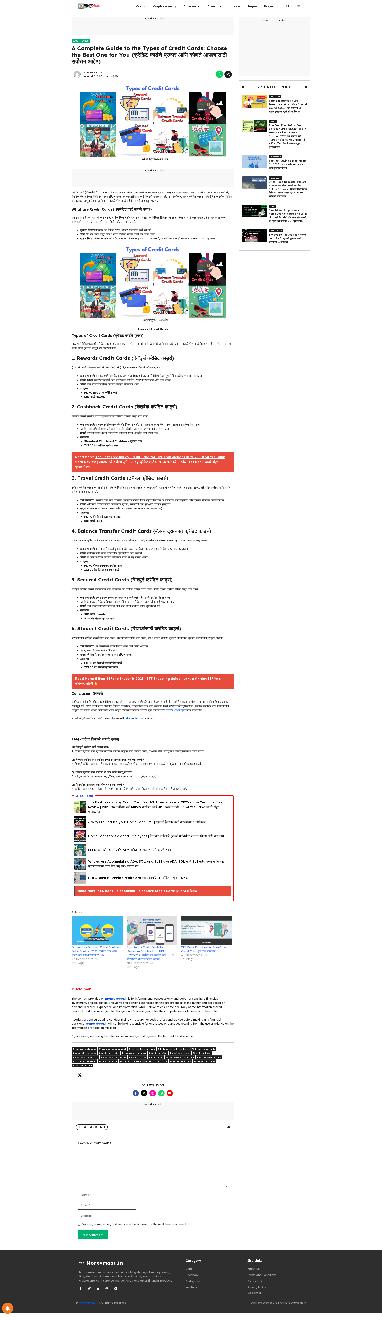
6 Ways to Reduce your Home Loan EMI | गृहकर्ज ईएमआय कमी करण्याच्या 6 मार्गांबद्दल (147, 822)
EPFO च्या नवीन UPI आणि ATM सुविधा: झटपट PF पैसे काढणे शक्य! (130, 850)
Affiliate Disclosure (264, 1302)
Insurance (191, 6)
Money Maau (134, 718)
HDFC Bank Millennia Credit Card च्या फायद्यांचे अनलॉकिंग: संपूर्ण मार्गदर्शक (138, 878)
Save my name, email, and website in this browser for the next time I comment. (134, 1224)
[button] (288, 6)
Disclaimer (254, 1293)
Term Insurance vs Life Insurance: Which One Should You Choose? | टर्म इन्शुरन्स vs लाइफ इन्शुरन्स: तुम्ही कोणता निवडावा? (288, 106)
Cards (140, 6)
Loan (236, 6)
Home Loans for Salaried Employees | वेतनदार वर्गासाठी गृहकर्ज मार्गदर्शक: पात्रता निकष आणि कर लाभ (156, 836)
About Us (253, 1269)
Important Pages (261, 6)
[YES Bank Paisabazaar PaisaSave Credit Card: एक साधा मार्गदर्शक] (206, 930)
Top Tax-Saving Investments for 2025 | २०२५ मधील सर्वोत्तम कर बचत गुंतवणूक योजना (288, 164)
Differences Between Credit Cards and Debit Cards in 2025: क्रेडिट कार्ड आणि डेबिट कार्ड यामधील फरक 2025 (97, 951)
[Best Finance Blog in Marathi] (89, 6)
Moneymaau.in (88, 1302)
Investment (215, 6)
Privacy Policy (256, 1287)
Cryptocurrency (164, 6)
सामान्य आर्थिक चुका (176, 710)
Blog (75, 41)
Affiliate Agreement (293, 1302)
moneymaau (94, 72)
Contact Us (254, 1281)
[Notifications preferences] (7, 1308)
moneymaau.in (116, 998)
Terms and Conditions (261, 1275)
